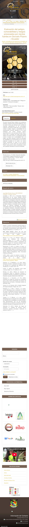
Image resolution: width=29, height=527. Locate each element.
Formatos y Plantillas (8, 477)
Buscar (4, 356)
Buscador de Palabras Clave (9, 480)
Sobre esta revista (7, 475)
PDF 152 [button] (14, 82)
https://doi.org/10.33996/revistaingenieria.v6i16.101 (14, 96)
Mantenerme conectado (9, 374)
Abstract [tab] (13, 118)
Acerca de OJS (4, 526)
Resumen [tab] (6, 118)
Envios (5, 472)
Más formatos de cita (10, 163)
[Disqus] (14, 330)
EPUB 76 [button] (14, 87)
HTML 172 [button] (14, 84)
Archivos (9, 20)
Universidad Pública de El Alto (22, 517)
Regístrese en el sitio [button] (13, 377)
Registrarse (15, 1)
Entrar (21, 1)
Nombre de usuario (7, 361)
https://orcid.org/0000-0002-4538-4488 (10, 113)
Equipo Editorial (7, 470)
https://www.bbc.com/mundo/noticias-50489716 (13, 235)
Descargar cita (9, 165)
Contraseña (5, 366)
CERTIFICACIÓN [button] (14, 89)
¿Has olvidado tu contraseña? (9, 372)
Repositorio (6, 483)
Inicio (4, 20)
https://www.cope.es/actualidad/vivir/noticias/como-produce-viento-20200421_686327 (14, 259)
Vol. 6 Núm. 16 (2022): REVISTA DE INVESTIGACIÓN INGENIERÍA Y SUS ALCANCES (14, 22)
